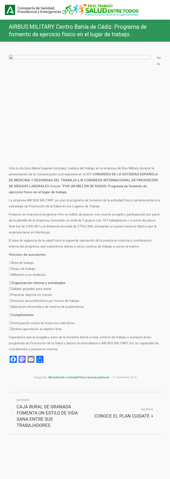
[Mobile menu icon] (163, 10)
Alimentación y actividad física (67, 377)
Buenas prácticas (98, 377)
